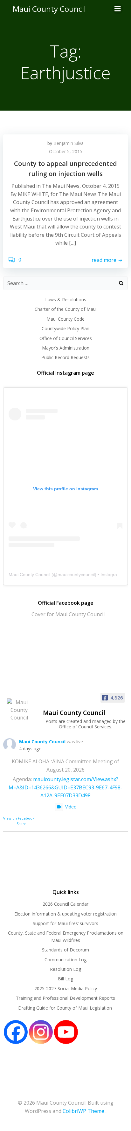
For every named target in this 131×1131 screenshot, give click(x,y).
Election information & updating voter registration (65, 914)
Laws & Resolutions (65, 299)
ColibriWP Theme (83, 1110)
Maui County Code (65, 319)
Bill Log (65, 979)
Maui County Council (49, 8)
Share (21, 823)
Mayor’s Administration (65, 348)
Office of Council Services (65, 338)
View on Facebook (18, 818)
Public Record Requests (65, 357)
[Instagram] (41, 1032)
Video (71, 807)
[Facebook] (16, 1032)
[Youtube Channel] (66, 1032)
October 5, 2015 (65, 151)
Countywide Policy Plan (65, 328)
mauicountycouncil (76, 574)
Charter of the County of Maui (66, 309)
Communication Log (65, 960)
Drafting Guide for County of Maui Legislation (65, 1008)
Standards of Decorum (65, 950)
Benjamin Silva (68, 143)
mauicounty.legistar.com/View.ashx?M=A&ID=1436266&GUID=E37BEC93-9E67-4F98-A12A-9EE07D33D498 (65, 787)
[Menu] (117, 8)
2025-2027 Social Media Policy (65, 988)
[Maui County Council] (19, 710)
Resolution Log (65, 969)
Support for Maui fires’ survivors (65, 923)
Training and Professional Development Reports (65, 998)
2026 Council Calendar (65, 904)
